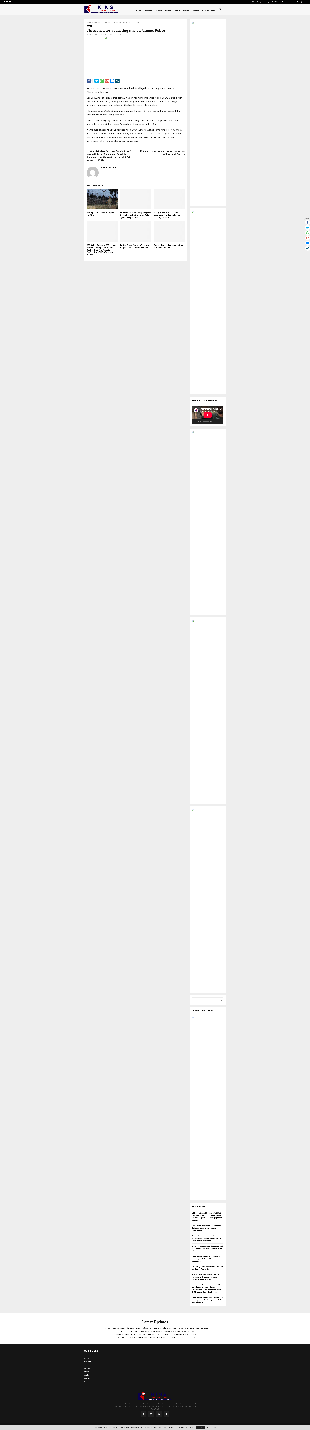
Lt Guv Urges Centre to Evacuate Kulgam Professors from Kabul (134, 246)
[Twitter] (151, 1414)
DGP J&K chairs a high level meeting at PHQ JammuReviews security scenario (168, 215)
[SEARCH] (220, 999)
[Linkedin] (159, 1414)
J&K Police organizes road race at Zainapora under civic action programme (206, 1228)
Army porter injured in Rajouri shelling (101, 214)
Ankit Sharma (93, 34)
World (177, 10)
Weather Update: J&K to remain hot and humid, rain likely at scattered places (207, 1248)
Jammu (158, 10)
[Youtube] (166, 1414)
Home (138, 10)
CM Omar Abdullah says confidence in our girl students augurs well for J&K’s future (207, 1299)
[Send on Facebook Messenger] (112, 81)
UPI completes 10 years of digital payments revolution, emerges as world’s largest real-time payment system (149, 1328)
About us (285, 2)
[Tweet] (96, 81)
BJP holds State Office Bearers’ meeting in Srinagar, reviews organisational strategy (206, 1277)
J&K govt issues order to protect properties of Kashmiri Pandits (162, 153)
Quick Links (305, 2)
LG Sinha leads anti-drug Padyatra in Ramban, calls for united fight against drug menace (135, 215)
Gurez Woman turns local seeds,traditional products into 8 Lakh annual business (206, 1238)
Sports (196, 10)
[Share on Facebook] (89, 81)
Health (186, 10)
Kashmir (148, 10)
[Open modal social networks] (117, 81)
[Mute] (216, 421)
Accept (200, 1427)
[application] (207, 415)
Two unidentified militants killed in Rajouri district (168, 246)
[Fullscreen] (220, 421)
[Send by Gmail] (107, 81)
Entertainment (208, 10)
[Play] (195, 421)
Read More (211, 1427)
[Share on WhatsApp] (102, 81)
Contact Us (294, 2)
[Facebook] (143, 1414)
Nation (168, 10)
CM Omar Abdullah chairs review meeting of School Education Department (206, 1258)
